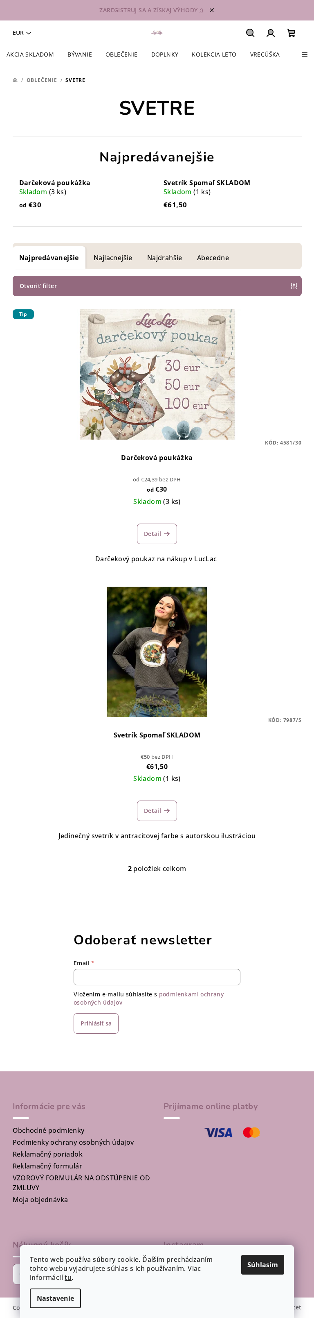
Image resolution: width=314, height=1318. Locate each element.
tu (68, 1277)
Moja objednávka (40, 1199)
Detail (152, 534)
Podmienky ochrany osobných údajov (73, 1142)
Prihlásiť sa (96, 1023)
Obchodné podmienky (49, 1130)
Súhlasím (262, 1264)
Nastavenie (55, 1298)
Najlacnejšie (113, 257)
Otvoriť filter (38, 286)
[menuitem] (30, 54)
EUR (18, 32)
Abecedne (213, 257)
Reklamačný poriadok (48, 1154)
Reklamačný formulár (48, 1166)
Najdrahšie (164, 257)
